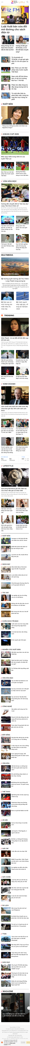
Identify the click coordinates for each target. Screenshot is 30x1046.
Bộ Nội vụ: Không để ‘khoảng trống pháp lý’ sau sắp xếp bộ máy (19, 840)
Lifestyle (8, 466)
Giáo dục (6, 962)
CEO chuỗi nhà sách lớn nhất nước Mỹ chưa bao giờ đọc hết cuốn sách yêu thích (14, 408)
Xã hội (5, 820)
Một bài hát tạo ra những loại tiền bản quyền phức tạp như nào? (19, 767)
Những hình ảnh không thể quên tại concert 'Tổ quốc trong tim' (20, 784)
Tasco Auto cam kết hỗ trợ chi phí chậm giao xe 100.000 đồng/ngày (20, 938)
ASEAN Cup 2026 (11, 134)
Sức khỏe (6, 877)
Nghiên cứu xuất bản (11, 649)
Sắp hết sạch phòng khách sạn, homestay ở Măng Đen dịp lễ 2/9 (7, 361)
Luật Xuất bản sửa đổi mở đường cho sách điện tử (14, 29)
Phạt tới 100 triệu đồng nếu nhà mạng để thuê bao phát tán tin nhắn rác (20, 719)
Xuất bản (8, 104)
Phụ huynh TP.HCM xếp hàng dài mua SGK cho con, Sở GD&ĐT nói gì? (19, 966)
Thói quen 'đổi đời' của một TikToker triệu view (7, 245)
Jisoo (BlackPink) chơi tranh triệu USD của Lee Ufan (22, 510)
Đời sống (6, 735)
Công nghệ (7, 706)
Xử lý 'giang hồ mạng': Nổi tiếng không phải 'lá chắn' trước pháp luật (20, 755)
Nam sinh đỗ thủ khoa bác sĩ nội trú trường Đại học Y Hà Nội (20, 78)
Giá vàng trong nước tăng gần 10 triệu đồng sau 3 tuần (22, 448)
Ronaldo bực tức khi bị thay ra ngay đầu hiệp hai (22, 361)
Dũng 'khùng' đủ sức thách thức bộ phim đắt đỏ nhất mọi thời (7, 48)
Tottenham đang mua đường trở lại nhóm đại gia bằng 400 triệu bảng (19, 804)
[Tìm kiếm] (27, 2)
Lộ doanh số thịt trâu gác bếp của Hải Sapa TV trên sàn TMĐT (7, 430)
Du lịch (5, 905)
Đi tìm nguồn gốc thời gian (18, 640)
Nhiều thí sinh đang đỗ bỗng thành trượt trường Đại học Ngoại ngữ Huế (19, 983)
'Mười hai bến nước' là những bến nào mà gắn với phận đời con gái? (19, 662)
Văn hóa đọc (10, 181)
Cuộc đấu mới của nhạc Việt (19, 851)
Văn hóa (5, 763)
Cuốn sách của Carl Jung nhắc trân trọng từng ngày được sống (20, 625)
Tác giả (5, 593)
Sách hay (6, 564)
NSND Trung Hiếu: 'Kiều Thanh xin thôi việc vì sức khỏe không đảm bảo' (19, 861)
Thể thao (6, 792)
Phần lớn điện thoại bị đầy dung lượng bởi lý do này (20, 87)
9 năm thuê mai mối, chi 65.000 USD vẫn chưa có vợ (22, 527)
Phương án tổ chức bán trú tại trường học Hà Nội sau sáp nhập (19, 975)
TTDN (4, 934)
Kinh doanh (9, 384)
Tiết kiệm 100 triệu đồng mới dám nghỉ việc (6, 510)
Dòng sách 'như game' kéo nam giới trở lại (21, 227)
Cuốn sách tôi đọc (10, 621)
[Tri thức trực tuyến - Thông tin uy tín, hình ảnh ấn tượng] (18, 2)
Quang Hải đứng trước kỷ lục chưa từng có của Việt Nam (22, 173)
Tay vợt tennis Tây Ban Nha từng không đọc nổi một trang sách (19, 698)
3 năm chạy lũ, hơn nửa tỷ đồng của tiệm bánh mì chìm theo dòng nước (20, 747)
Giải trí (5, 848)
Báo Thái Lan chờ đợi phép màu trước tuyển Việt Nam (20, 70)
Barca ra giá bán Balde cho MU (19, 810)
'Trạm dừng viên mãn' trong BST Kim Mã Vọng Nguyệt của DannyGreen (19, 954)
